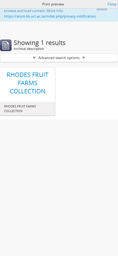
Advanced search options (59, 57)
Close (112, 4)
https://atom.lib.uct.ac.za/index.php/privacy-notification (50, 16)
